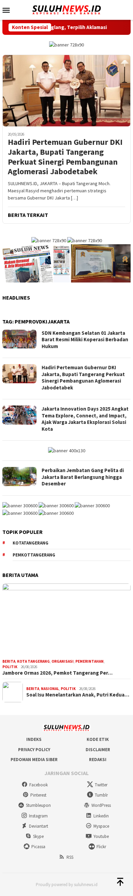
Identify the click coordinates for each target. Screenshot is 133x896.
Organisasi (62, 661)
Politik (9, 666)
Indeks (34, 739)
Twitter (101, 785)
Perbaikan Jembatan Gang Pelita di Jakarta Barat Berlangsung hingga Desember (83, 477)
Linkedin (101, 816)
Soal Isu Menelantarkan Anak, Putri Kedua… (77, 695)
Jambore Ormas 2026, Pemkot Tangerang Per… (57, 673)
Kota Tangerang (33, 661)
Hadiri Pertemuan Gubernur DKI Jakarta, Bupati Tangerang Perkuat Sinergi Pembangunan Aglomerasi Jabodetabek (65, 157)
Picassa (38, 847)
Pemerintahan (89, 661)
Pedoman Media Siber (34, 759)
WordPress (101, 805)
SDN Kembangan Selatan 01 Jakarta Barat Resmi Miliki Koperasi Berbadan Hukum (85, 339)
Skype (38, 836)
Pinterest (38, 795)
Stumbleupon (38, 805)
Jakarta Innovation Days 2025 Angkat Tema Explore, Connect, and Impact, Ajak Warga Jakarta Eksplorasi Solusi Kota (85, 418)
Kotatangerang (30, 543)
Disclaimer (98, 750)
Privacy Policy (34, 750)
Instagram (38, 816)
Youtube (101, 836)
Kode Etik (98, 739)
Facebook (38, 785)
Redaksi (97, 759)
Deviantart (38, 826)
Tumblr (101, 795)
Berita (8, 661)
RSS (69, 857)
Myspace (101, 826)
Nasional (50, 688)
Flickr (101, 847)
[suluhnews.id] (66, 9)
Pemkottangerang (34, 555)
